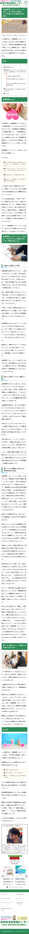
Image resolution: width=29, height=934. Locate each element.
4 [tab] (13, 887)
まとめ (7, 93)
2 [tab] (9, 887)
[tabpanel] (8, 875)
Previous (2, 876)
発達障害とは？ (9, 67)
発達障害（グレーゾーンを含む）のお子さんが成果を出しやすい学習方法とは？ (15, 71)
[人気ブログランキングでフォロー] (15, 856)
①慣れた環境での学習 (13, 76)
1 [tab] (7, 887)
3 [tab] (11, 887)
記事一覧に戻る (15, 861)
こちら (18, 818)
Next (26, 876)
